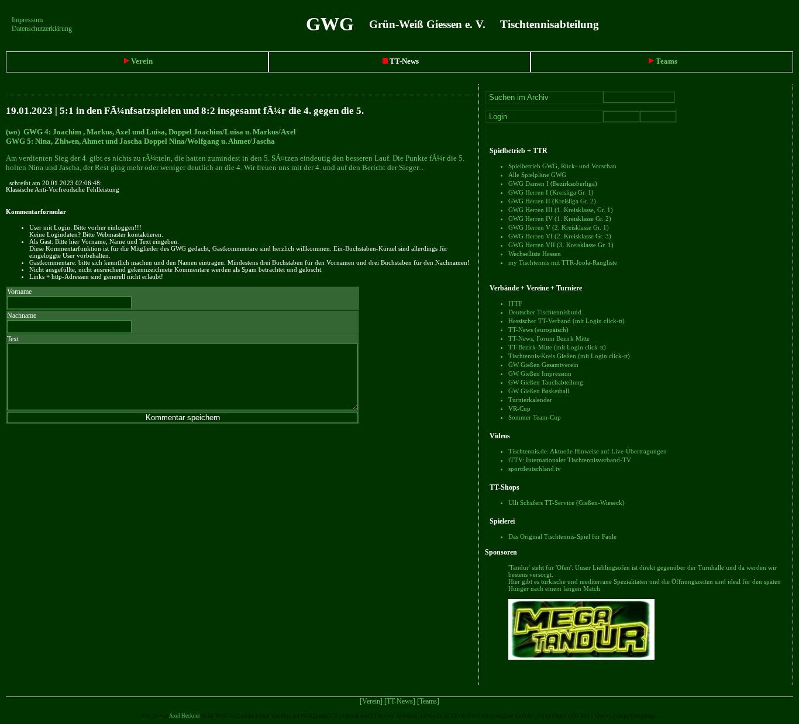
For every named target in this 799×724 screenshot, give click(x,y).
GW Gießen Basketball (538, 390)
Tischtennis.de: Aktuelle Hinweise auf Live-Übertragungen (587, 451)
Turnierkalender (530, 399)
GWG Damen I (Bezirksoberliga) (552, 183)
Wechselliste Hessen (534, 253)
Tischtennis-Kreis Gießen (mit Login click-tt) (569, 355)
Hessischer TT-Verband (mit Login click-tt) (566, 320)
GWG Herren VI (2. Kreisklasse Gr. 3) (559, 236)
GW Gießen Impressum (539, 373)
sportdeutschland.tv (534, 468)
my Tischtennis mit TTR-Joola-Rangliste (562, 262)
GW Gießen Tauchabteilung (545, 382)
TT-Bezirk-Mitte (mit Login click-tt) (557, 347)
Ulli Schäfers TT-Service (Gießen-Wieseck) (566, 502)
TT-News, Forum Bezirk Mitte (549, 338)
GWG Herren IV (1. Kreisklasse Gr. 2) (559, 218)
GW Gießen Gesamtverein (543, 364)
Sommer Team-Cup (534, 417)
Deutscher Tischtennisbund (544, 312)
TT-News (403, 61)
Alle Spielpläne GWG (537, 174)
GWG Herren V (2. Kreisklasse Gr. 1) (558, 227)
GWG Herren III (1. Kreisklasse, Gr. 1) (560, 209)
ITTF (515, 303)
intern (791, 24)
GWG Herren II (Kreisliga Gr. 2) (552, 201)
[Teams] (428, 701)
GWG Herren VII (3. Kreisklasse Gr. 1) (561, 244)
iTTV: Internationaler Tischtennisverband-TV (569, 459)
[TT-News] (399, 701)
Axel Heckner (184, 716)
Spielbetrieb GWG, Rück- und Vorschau (562, 165)
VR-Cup (519, 408)
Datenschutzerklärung (42, 29)
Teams (665, 61)
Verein (141, 61)
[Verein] (371, 701)
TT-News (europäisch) (538, 329)
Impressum (27, 20)
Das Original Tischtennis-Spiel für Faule (562, 536)
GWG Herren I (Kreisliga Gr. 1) (551, 192)
